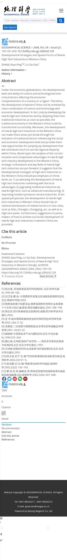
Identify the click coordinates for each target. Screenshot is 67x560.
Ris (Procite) (9, 242)
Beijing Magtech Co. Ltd (40, 511)
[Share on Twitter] (9, 378)
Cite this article (10, 435)
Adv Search (10, 27)
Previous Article (13, 276)
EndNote (7, 237)
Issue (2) (55, 47)
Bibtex (5, 248)
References (8, 439)
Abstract (7, 432)
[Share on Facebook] (4, 378)
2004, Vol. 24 (40, 47)
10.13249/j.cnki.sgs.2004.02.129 (36, 51)
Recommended (10, 428)
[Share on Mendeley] (25, 378)
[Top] (33, 534)
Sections (7, 424)
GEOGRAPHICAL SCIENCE (16, 47)
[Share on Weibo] (14, 378)
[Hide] (33, 540)
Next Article (47, 276)
